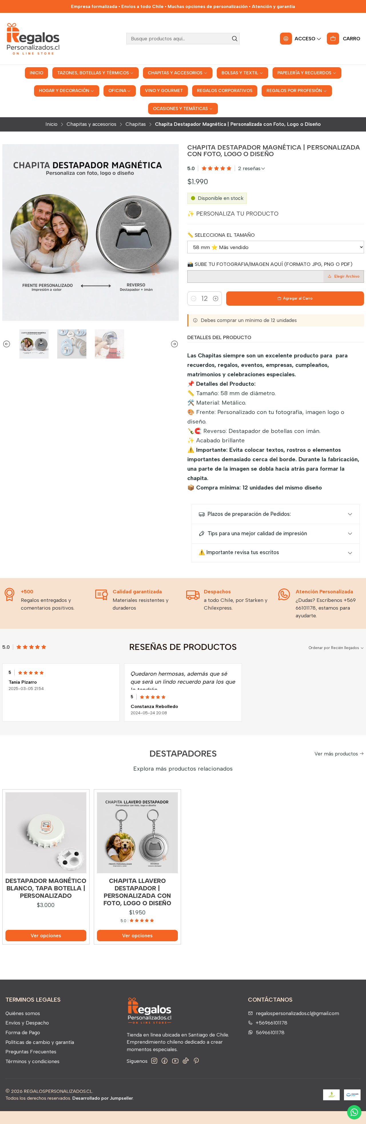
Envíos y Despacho (27, 1023)
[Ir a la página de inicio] (32, 38)
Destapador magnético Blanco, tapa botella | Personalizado (45, 888)
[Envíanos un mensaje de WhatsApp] (354, 1112)
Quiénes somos (22, 1013)
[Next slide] (174, 344)
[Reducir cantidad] (194, 298)
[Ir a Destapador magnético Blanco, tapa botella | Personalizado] (45, 832)
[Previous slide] (6, 344)
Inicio (51, 124)
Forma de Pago (22, 1032)
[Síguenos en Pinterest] (196, 1061)
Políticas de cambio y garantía (39, 1042)
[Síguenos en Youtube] (175, 1061)
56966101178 (270, 1032)
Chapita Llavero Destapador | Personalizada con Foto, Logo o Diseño (137, 892)
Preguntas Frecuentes (30, 1052)
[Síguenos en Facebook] (164, 1061)
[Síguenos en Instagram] (154, 1061)
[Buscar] (235, 38)
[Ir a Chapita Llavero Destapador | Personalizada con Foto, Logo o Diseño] (137, 832)
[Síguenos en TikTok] (185, 1061)
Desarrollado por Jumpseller (102, 1098)
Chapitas (136, 124)
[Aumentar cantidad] (216, 298)
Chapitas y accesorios (91, 124)
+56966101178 (271, 1023)
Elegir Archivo (346, 276)
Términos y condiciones (32, 1061)
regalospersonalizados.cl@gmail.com (297, 1013)
